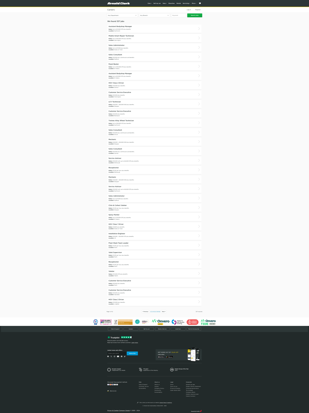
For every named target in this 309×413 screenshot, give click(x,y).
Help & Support (115, 329)
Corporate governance (192, 388)
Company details (190, 392)
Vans (164, 3)
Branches (172, 3)
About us (157, 384)
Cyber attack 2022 (175, 390)
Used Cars (178, 329)
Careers (111, 10)
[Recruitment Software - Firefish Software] (196, 410)
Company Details (124, 410)
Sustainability (158, 392)
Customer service (144, 386)
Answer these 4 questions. (165, 402)
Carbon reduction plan (192, 394)
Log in (189, 9)
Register (198, 9)
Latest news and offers (114, 350)
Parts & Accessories (193, 329)
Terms (171, 384)
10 (159, 311)
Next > (164, 311)
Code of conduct (190, 396)
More (193, 3)
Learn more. (134, 342)
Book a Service (162, 329)
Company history (159, 388)
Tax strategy (189, 390)
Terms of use (173, 386)
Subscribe (132, 353)
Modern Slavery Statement (193, 386)
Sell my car (157, 3)
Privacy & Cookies (175, 388)
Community (157, 390)
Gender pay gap (190, 384)
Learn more (161, 354)
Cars (149, 3)
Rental (179, 3)
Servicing (186, 3)
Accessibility (142, 388)
